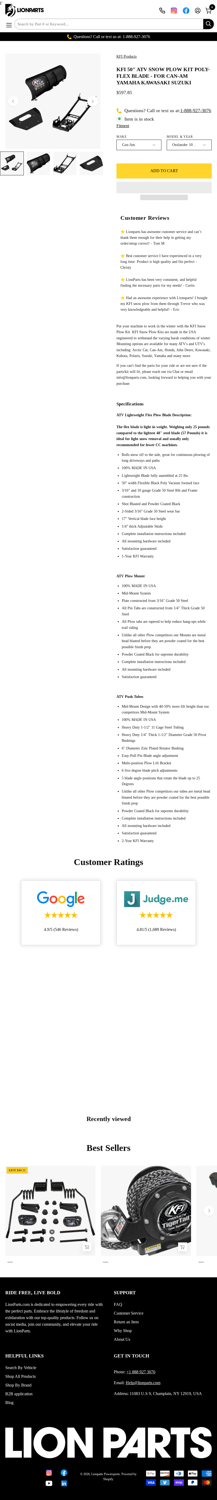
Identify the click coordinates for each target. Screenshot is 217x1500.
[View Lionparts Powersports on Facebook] (186, 10)
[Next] (92, 101)
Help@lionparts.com (143, 1382)
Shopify (108, 1479)
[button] (164, 187)
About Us (122, 1339)
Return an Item (126, 1322)
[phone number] (162, 10)
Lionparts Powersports (105, 1474)
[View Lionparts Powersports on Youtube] (49, 1483)
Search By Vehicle (20, 1367)
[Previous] (13, 101)
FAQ (118, 1304)
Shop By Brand (18, 1385)
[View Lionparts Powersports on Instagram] (174, 10)
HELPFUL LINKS (24, 1356)
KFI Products (126, 56)
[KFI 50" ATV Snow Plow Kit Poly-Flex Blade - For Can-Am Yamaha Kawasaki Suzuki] (12, 163)
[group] (108, 1215)
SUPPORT (125, 1292)
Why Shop (123, 1330)
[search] (208, 24)
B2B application (19, 1394)
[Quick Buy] (182, 1247)
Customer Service (128, 1313)
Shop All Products (20, 1376)
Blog (9, 1402)
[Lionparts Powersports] (25, 10)
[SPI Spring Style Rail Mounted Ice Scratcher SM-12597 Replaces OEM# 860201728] (87, 1247)
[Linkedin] (64, 1483)
